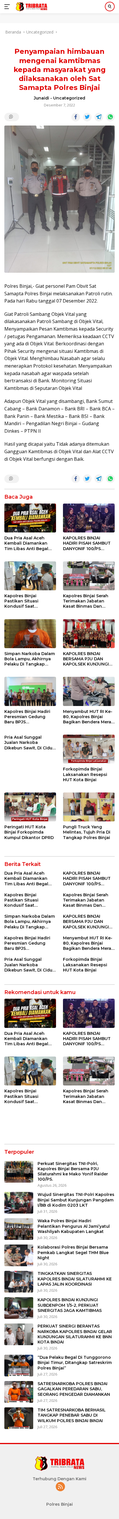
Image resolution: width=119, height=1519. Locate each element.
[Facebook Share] (75, 117)
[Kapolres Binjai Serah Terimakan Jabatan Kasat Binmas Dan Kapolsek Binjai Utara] (89, 575)
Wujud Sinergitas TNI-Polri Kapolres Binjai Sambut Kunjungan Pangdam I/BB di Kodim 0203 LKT (76, 1200)
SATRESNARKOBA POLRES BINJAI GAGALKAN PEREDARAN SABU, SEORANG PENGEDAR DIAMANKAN (74, 1389)
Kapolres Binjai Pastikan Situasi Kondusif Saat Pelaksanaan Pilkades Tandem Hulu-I (27, 601)
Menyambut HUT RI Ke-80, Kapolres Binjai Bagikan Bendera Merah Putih (88, 717)
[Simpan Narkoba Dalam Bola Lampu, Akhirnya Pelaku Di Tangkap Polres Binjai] (30, 633)
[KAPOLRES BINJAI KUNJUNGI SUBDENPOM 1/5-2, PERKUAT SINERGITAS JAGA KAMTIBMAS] (18, 1308)
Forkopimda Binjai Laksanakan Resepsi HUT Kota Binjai (85, 774)
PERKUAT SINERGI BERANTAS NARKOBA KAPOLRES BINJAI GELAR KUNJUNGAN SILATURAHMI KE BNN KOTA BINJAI (75, 1334)
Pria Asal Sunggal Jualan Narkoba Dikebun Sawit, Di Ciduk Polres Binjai (29, 743)
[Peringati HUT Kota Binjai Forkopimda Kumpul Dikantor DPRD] (30, 806)
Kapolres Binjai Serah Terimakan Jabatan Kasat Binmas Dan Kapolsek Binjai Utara (86, 601)
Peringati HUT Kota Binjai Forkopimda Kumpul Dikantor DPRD (29, 832)
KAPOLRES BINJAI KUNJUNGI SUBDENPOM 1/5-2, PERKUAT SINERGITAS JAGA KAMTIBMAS (70, 1305)
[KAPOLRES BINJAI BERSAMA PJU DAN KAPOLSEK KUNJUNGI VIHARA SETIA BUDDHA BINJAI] (89, 633)
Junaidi (41, 98)
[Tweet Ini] (87, 117)
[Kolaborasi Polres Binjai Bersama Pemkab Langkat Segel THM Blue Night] (18, 1255)
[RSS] (60, 1487)
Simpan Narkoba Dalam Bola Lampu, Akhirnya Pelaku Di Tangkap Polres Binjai (29, 659)
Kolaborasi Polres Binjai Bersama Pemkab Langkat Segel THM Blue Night (73, 1252)
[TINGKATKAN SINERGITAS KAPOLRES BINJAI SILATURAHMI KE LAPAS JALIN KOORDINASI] (18, 1282)
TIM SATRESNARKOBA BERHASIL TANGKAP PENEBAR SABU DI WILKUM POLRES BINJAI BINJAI (72, 1415)
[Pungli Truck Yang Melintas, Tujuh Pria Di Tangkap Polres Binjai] (89, 806)
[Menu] (8, 7)
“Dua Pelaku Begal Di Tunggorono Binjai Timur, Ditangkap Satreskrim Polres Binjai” (75, 1362)
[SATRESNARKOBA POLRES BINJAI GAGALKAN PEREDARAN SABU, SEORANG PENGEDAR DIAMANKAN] (18, 1392)
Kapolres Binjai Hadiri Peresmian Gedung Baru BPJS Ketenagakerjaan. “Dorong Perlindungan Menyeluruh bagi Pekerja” (28, 717)
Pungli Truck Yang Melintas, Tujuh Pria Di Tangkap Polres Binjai (86, 832)
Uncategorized (69, 98)
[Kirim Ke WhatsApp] (110, 117)
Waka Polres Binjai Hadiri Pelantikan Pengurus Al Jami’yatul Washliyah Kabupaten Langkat (74, 1226)
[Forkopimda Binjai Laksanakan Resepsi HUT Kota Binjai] (89, 749)
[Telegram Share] (98, 117)
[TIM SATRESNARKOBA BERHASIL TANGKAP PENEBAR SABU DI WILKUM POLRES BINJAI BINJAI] (18, 1418)
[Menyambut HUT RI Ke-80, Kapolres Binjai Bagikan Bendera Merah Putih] (89, 691)
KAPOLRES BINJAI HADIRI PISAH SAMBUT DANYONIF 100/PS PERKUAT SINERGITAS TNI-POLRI (87, 543)
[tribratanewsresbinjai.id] (31, 7)
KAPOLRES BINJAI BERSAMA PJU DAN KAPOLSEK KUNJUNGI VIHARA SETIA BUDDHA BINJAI (87, 659)
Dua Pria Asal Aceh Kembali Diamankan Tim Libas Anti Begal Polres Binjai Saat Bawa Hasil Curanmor (29, 543)
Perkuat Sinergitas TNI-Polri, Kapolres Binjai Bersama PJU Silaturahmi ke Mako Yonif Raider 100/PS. (73, 1171)
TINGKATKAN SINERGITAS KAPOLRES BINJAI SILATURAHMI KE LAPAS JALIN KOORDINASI (75, 1278)
